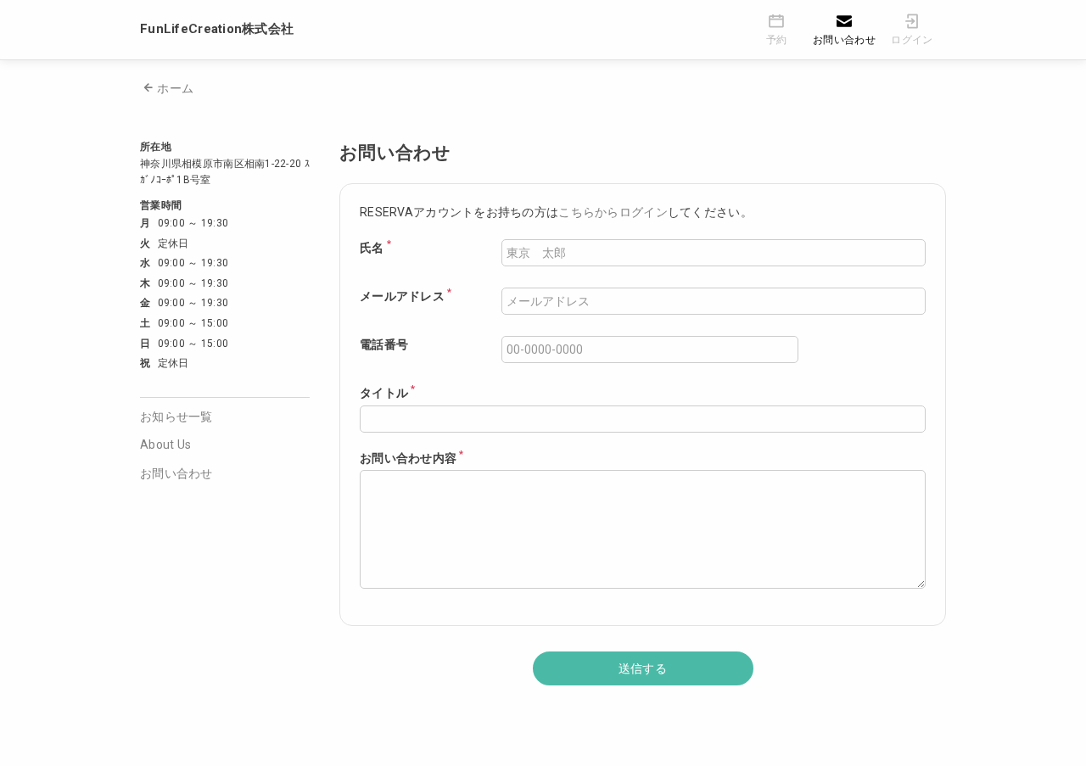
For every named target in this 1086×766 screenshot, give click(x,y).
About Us (165, 444)
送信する (643, 668)
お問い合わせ (176, 473)
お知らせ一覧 (176, 416)
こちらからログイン (613, 212)
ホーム (175, 88)
